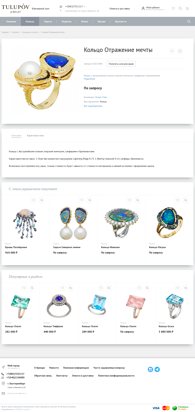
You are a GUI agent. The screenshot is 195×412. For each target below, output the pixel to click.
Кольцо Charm (13, 326)
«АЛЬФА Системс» (22, 409)
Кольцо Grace (166, 326)
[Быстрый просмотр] (42, 200)
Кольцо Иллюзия (110, 247)
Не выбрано (13, 368)
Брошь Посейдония (16, 247)
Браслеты (120, 21)
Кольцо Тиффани (53, 326)
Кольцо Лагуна (157, 247)
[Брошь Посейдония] (25, 223)
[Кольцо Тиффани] (59, 306)
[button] (79, 6)
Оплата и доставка (120, 8)
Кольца (30, 21)
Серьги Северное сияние (66, 247)
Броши (101, 21)
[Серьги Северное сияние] (73, 223)
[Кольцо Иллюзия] (121, 223)
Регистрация (158, 9)
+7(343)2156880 (15, 377)
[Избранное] (173, 8)
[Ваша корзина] (187, 8)
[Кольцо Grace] (174, 306)
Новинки (11, 21)
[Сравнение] (180, 8)
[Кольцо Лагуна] (169, 223)
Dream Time (101, 97)
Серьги (48, 21)
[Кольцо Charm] (20, 306)
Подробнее (89, 78)
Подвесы (66, 21)
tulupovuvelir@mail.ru (17, 393)
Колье (84, 21)
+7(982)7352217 (15, 373)
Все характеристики (93, 106)
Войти (148, 9)
